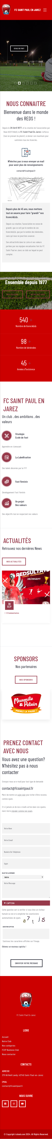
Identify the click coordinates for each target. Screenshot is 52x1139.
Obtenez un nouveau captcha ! (14, 946)
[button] (26, 903)
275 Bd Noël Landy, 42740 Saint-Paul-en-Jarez (22, 1075)
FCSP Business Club (10, 1049)
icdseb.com (20, 1134)
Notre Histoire (38, 294)
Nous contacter (9, 1054)
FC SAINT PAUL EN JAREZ (27, 9)
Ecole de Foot (19, 48)
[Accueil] (6, 9)
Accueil (5, 1036)
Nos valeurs (12, 294)
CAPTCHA (10, 903)
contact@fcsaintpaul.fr (26, 170)
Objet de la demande (8, 873)
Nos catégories (8, 1045)
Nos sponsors (26, 679)
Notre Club (6, 1041)
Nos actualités (14, 561)
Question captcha (8, 927)
